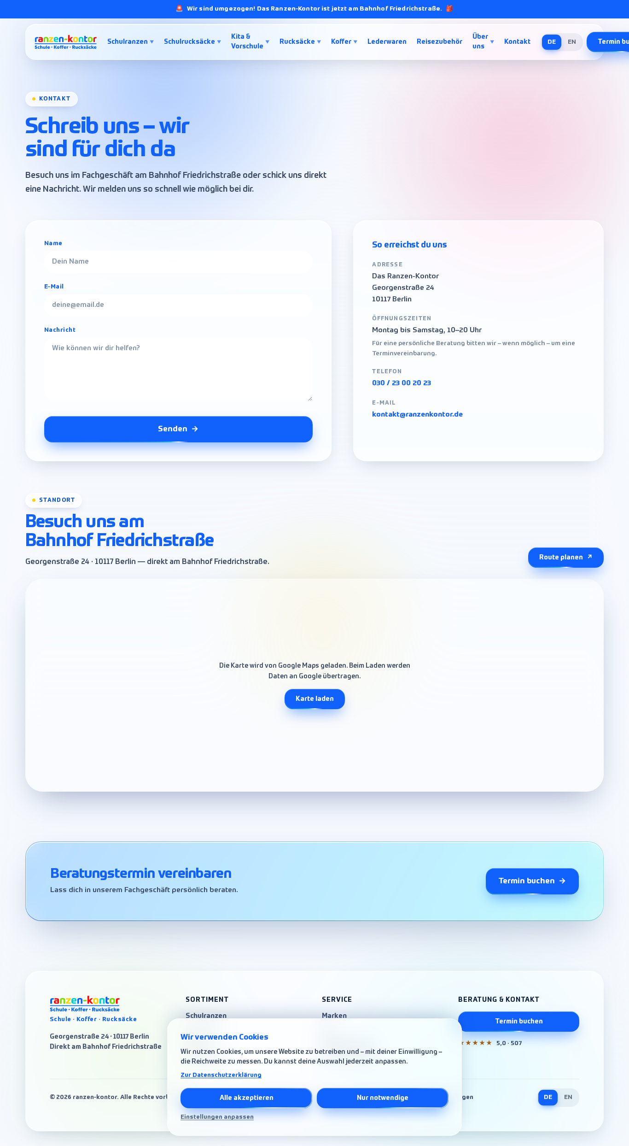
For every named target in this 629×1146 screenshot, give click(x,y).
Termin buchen (532, 881)
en (572, 42)
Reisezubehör (439, 42)
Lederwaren (387, 42)
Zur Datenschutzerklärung (221, 1075)
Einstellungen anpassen (217, 1117)
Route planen (566, 557)
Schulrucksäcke (192, 42)
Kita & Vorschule (250, 42)
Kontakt (517, 42)
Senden (178, 429)
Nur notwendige (382, 1098)
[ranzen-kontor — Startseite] (66, 42)
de (551, 42)
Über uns (483, 42)
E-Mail (54, 287)
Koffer (344, 42)
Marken (334, 1016)
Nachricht (60, 330)
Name (53, 244)
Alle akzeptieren (247, 1098)
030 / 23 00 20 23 (401, 383)
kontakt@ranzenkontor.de (417, 414)
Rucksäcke (300, 42)
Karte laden (315, 699)
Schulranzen (130, 42)
